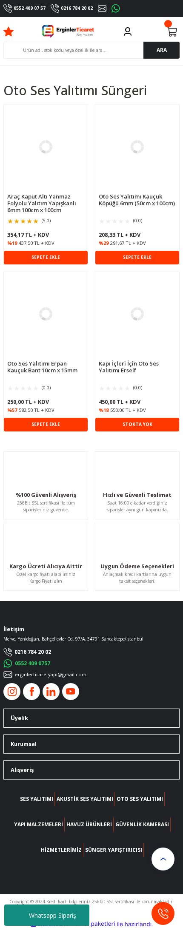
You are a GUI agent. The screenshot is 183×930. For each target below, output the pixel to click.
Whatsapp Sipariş (52, 915)
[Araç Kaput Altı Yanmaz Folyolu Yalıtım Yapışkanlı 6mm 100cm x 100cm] (46, 147)
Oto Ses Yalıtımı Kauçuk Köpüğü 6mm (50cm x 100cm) (137, 200)
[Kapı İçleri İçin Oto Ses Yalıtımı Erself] (137, 314)
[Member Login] (128, 31)
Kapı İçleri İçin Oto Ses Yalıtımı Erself (129, 367)
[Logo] (68, 31)
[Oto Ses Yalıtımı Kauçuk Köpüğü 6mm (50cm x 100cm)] (137, 147)
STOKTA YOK (137, 424)
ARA (162, 49)
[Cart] (172, 31)
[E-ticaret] (90, 924)
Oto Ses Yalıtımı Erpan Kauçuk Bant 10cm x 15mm (42, 367)
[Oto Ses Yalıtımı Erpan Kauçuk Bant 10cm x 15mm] (46, 314)
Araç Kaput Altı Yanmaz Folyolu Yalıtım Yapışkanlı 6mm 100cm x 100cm (41, 203)
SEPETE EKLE (45, 257)
